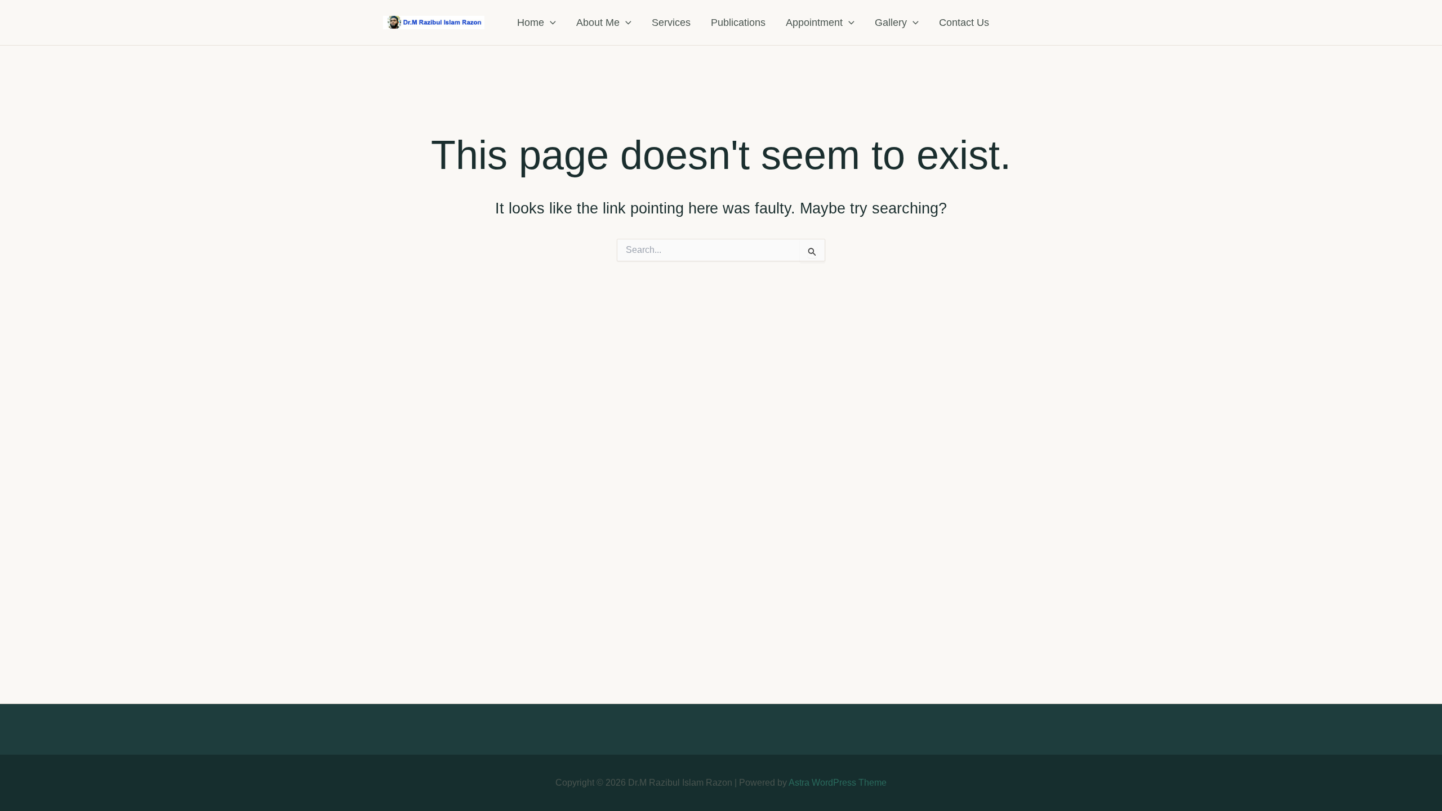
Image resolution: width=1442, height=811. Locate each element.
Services (671, 22)
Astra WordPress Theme (838, 782)
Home (530, 22)
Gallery (891, 22)
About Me (598, 22)
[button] (550, 22)
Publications (738, 22)
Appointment (814, 22)
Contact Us (964, 22)
